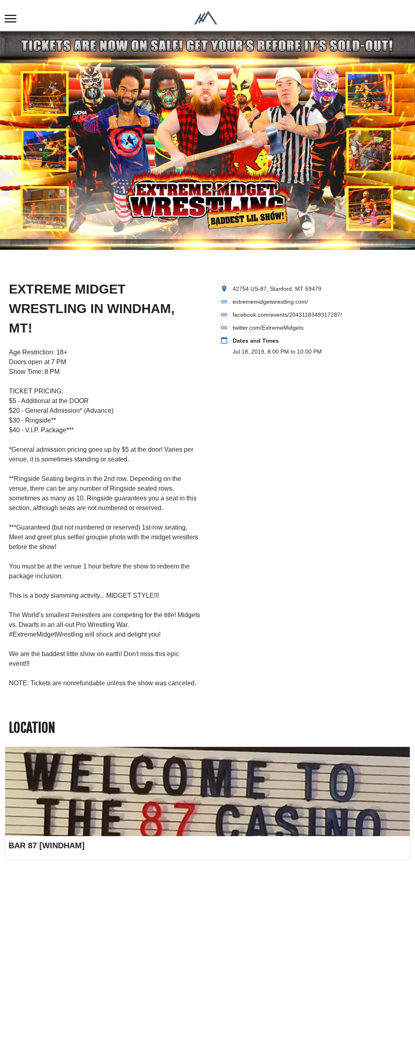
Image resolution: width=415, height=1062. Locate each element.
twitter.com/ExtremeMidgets (268, 327)
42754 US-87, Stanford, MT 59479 (277, 288)
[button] (10, 18)
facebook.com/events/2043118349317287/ (287, 314)
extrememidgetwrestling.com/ (270, 301)
